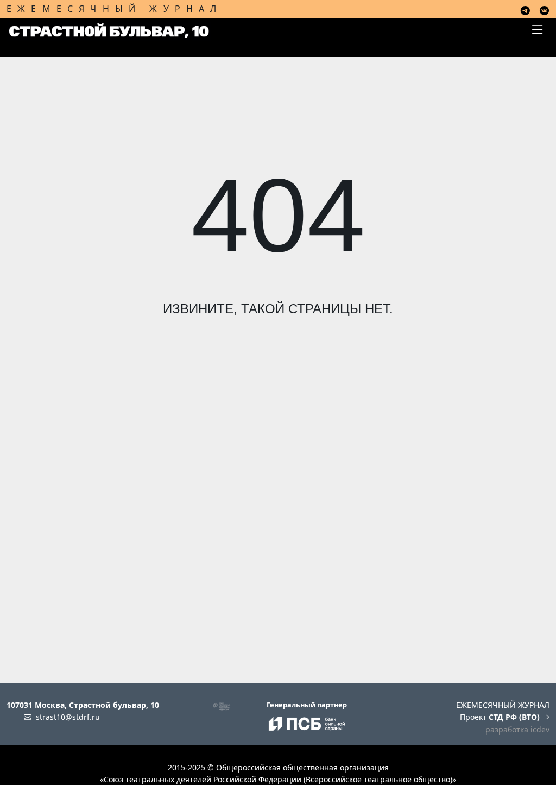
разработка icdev (517, 729)
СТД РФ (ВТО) (515, 717)
